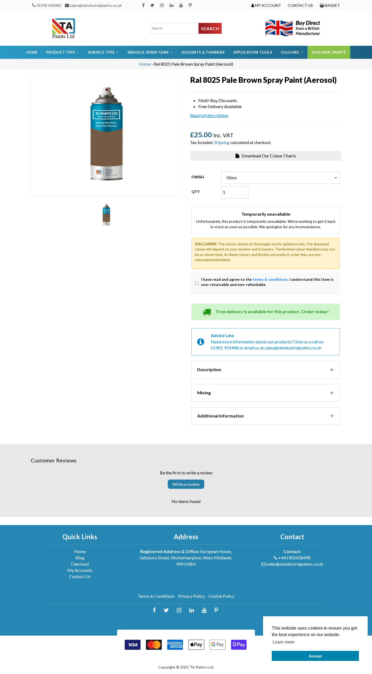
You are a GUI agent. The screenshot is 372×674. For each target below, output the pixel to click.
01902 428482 (48, 5)
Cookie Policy (221, 596)
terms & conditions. (271, 279)
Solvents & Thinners (203, 52)
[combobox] (174, 28)
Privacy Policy (191, 596)
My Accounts (79, 570)
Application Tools (252, 52)
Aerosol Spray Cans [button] (148, 52)
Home (32, 52)
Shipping (222, 142)
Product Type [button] (60, 52)
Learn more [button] (284, 642)
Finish (197, 177)
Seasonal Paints (329, 52)
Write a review (186, 484)
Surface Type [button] (101, 52)
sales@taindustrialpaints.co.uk (96, 5)
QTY (195, 191)
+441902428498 (294, 557)
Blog (79, 557)
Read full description (209, 115)
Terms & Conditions (156, 596)
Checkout (80, 563)
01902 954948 (225, 347)
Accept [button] (315, 656)
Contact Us (79, 576)
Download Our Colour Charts (268, 155)
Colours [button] (290, 52)
